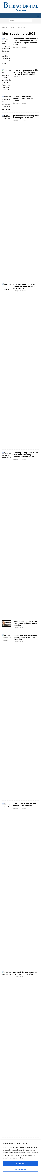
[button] (38, 15)
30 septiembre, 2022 (20, 47)
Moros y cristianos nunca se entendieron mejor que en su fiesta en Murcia (24, 286)
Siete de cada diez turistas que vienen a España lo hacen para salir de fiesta (25, 637)
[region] (20, 1157)
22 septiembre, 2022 (20, 808)
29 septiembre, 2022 (20, 103)
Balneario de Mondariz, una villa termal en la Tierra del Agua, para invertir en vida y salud (25, 72)
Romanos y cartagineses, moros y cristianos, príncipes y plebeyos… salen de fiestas (25, 455)
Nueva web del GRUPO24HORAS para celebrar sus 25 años (25, 973)
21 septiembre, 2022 (20, 976)
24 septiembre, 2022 (20, 459)
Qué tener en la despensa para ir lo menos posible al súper (25, 117)
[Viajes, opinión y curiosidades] (6, 51)
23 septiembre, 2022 (20, 641)
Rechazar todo (20, 1169)
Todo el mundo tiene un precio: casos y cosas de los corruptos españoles (25, 623)
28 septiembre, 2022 (20, 290)
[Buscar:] (20, 21)
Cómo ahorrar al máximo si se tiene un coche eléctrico (24, 805)
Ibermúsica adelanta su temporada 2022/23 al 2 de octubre (23, 98)
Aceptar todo (20, 1163)
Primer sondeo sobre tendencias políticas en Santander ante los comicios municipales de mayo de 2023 (25, 42)
